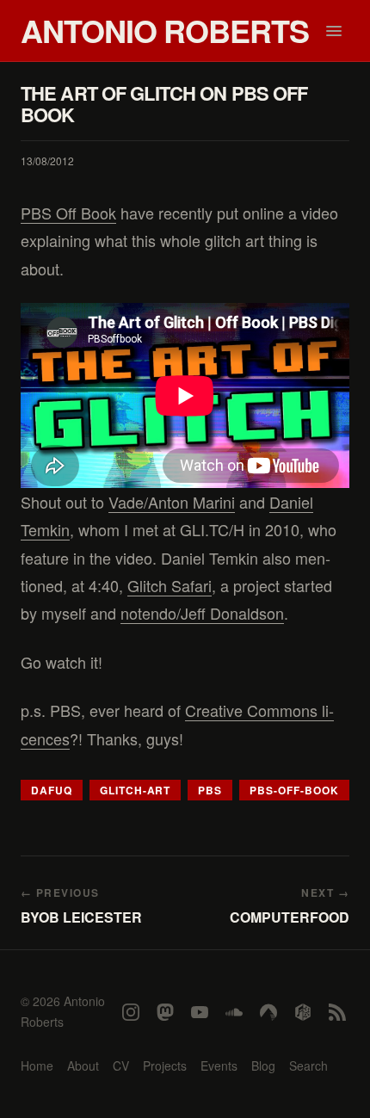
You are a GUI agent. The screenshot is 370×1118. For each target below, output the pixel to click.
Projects (165, 1065)
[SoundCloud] (234, 1012)
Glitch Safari (169, 585)
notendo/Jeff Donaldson (202, 613)
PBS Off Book (68, 212)
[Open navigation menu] (333, 30)
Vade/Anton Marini (171, 502)
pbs (210, 790)
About (83, 1065)
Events (218, 1065)
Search (308, 1065)
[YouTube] (200, 1012)
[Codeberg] (268, 1012)
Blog (263, 1065)
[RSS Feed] (337, 1012)
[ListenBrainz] (303, 1012)
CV (121, 1065)
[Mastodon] (165, 1012)
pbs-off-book (294, 790)
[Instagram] (131, 1012)
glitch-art (135, 790)
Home (37, 1065)
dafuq (51, 790)
